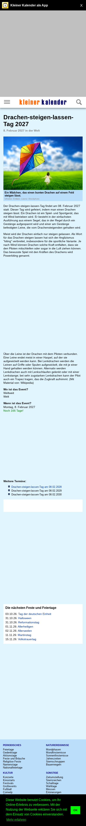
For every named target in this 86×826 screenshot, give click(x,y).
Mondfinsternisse (56, 752)
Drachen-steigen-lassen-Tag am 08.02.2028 (36, 486)
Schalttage (52, 783)
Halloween (24, 618)
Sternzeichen (53, 780)
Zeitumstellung (54, 777)
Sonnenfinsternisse (57, 755)
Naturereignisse (57, 745)
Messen (50, 789)
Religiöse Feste (12, 761)
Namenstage (10, 764)
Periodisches (12, 745)
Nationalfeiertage (12, 767)
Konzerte (8, 777)
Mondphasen (53, 749)
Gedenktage (10, 752)
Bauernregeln (53, 764)
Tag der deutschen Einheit (34, 613)
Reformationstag (28, 622)
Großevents (10, 786)
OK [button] (75, 810)
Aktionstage (10, 755)
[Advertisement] (43, 54)
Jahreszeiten (53, 758)
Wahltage (51, 786)
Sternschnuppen (55, 761)
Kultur (8, 772)
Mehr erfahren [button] (16, 819)
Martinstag (24, 635)
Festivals (8, 783)
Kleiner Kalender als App (29, 5)
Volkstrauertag (27, 639)
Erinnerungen (53, 792)
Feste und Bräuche (14, 758)
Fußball (7, 789)
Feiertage (8, 749)
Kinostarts (9, 780)
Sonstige (52, 772)
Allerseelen (25, 630)
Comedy (8, 792)
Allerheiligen (25, 626)
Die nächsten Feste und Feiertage (30, 607)
